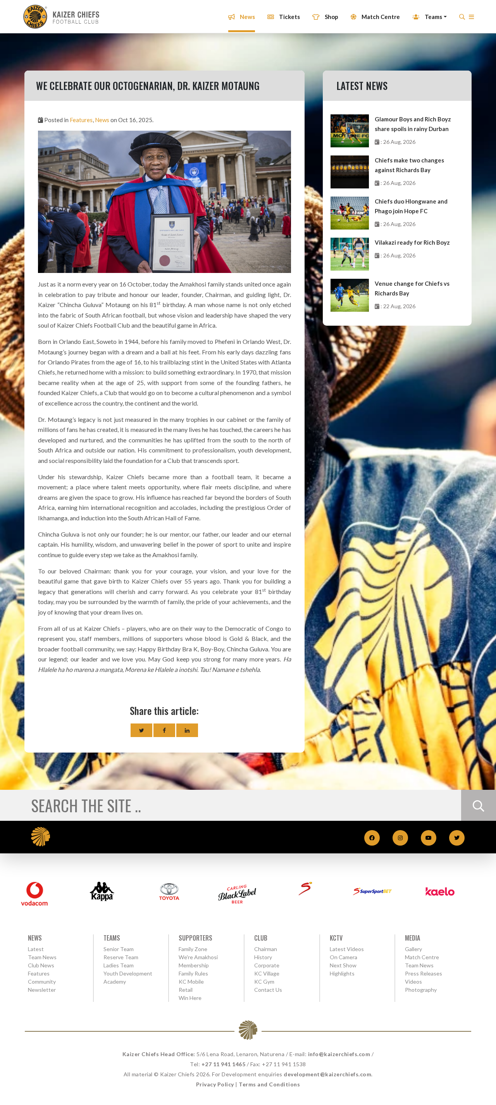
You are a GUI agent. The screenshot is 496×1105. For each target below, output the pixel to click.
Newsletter (42, 989)
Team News (42, 957)
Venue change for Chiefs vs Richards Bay (412, 288)
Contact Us (268, 989)
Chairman (265, 949)
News (247, 16)
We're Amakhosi (198, 957)
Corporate (266, 965)
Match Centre (380, 16)
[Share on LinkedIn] (187, 730)
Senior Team (118, 949)
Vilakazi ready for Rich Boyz (412, 242)
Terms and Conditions (269, 1084)
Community (42, 981)
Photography (421, 989)
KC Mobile (191, 981)
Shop (331, 16)
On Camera (343, 957)
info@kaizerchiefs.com (339, 1054)
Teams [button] (433, 16)
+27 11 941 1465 (224, 1064)
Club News (41, 965)
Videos (413, 981)
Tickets (289, 16)
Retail (186, 989)
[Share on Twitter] (141, 730)
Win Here (190, 997)
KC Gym (264, 981)
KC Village (266, 973)
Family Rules (193, 973)
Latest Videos (347, 949)
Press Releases (423, 973)
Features (81, 119)
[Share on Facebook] (164, 730)
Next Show (343, 965)
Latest (36, 949)
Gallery (413, 949)
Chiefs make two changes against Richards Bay (409, 165)
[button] (471, 19)
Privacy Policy (215, 1084)
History (263, 957)
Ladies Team (118, 965)
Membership (194, 965)
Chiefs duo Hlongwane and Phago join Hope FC (411, 206)
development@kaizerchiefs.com (327, 1074)
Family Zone (193, 949)
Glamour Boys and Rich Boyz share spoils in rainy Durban (413, 124)
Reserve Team (120, 957)
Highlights (342, 973)
